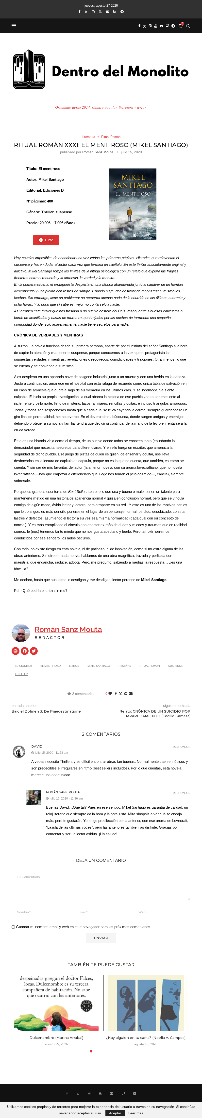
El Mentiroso (50, 665)
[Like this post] (110, 694)
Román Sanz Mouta (97, 152)
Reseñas (124, 665)
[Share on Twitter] (120, 694)
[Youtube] (100, 12)
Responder (181, 747)
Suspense (175, 665)
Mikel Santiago (98, 665)
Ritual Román (149, 665)
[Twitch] (114, 12)
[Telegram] (122, 12)
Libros (74, 665)
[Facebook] (79, 12)
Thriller (21, 674)
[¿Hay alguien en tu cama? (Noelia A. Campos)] (145, 1003)
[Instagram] (93, 12)
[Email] (107, 12)
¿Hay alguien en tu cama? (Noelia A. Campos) (145, 1037)
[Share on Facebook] (116, 694)
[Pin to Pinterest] (125, 694)
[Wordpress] (15, 651)
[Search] (187, 26)
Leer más (135, 1113)
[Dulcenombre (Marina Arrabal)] (56, 1003)
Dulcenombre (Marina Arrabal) (56, 1037)
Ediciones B (23, 665)
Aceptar (115, 1113)
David (36, 746)
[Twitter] (86, 12)
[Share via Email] (131, 694)
